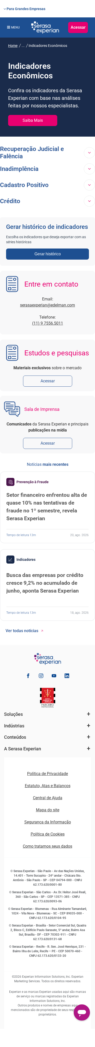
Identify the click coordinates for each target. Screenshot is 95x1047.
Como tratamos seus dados (47, 846)
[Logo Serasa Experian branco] (45, 27)
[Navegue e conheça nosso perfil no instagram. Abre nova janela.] (41, 676)
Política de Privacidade (47, 773)
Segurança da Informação (47, 822)
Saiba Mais (33, 120)
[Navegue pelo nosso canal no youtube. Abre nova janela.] (54, 676)
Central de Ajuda (47, 797)
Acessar (78, 27)
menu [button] (15, 27)
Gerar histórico (47, 254)
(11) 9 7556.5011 (47, 323)
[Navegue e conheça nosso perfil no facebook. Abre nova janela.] (28, 676)
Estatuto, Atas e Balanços (47, 785)
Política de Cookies (48, 834)
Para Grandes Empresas (26, 9)
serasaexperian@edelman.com (47, 305)
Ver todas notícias (22, 630)
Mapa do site (47, 810)
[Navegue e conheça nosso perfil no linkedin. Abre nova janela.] (67, 676)
